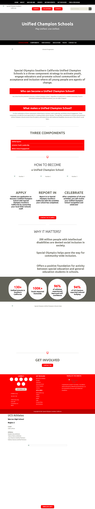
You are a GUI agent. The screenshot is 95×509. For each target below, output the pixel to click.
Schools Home (23, 42)
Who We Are (31, 2)
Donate (38, 380)
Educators (56, 42)
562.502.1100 (14, 396)
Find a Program (74, 2)
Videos (37, 394)
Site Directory (39, 404)
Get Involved (62, 2)
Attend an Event (40, 384)
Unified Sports (16, 141)
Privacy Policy (39, 402)
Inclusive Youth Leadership (20, 145)
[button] (47, 141)
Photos (38, 396)
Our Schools (46, 42)
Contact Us (72, 42)
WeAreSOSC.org (40, 392)
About (22, 2)
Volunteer (38, 382)
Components (34, 42)
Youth (64, 42)
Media (37, 398)
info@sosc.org (14, 393)
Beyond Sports (50, 2)
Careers (38, 388)
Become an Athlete (40, 378)
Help (37, 400)
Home (16, 2)
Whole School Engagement (20, 148)
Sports (39, 2)
